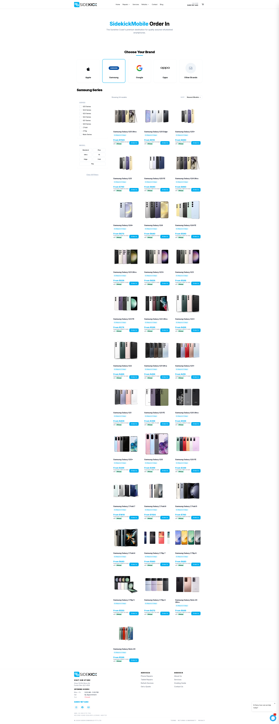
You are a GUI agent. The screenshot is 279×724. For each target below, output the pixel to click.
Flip (92, 164)
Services (136, 4)
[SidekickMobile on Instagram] (76, 707)
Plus (99, 150)
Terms (173, 720)
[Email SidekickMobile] (88, 707)
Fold (99, 159)
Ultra (85, 154)
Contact (154, 4)
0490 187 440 (81, 702)
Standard (86, 150)
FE (99, 154)
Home (118, 4)
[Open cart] (203, 4)
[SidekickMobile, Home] (76, 3)
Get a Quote (146, 686)
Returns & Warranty (187, 720)
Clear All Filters (92, 175)
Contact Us (178, 686)
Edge (85, 159)
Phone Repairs (147, 676)
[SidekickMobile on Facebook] (82, 707)
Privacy (201, 720)
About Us (178, 676)
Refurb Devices (147, 683)
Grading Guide (180, 683)
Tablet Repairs (147, 679)
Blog (161, 4)
